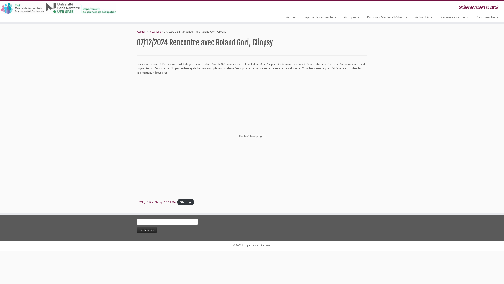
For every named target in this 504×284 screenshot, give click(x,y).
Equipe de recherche (319, 17)
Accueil (291, 17)
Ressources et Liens (454, 17)
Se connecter (486, 17)
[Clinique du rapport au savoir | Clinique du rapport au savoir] (58, 8)
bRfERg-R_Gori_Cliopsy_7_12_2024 (156, 202)
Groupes (350, 17)
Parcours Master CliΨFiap (386, 17)
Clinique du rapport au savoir (257, 245)
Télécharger (186, 202)
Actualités (423, 17)
